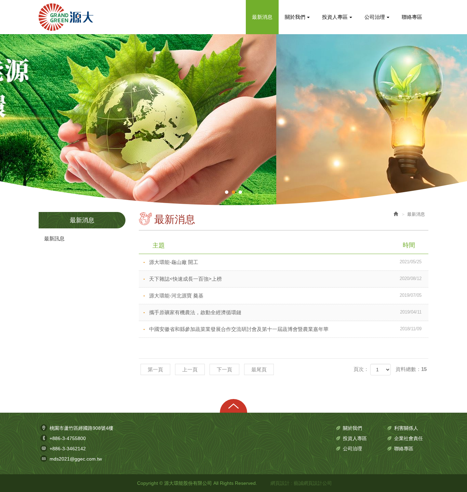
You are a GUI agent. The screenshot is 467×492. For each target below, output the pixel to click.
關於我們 (352, 428)
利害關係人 (406, 428)
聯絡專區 (403, 448)
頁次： (361, 369)
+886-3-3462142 (68, 448)
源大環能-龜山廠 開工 (285, 262)
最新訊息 (54, 238)
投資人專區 (355, 438)
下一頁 (224, 369)
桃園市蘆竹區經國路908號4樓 (81, 428)
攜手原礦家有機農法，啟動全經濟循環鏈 (285, 312)
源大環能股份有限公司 (66, 17)
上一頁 (190, 369)
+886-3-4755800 (68, 438)
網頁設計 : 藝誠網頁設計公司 (301, 483)
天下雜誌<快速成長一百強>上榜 (285, 279)
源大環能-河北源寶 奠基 (285, 295)
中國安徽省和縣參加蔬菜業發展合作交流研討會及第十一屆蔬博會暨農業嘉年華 (285, 329)
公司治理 (352, 448)
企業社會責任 (408, 438)
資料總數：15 (411, 369)
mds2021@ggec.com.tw (76, 459)
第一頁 (155, 369)
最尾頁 (259, 369)
